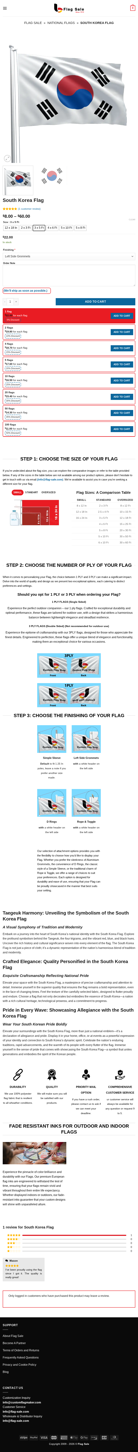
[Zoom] (7, 158)
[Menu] (5, 8)
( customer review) (29, 208)
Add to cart (95, 301)
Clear (132, 219)
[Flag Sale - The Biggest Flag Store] (69, 8)
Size (5, 222)
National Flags (61, 23)
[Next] (128, 96)
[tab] (17, 492)
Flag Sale (33, 23)
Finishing (9, 250)
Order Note (9, 263)
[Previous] (10, 96)
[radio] (10, 228)
